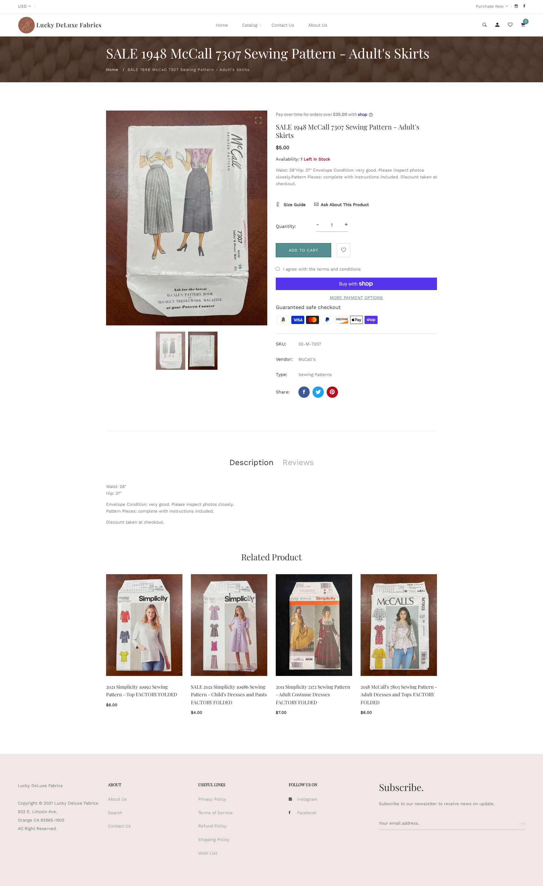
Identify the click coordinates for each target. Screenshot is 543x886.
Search (115, 812)
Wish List (207, 853)
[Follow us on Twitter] (318, 392)
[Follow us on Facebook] (304, 392)
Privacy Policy (212, 799)
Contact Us (283, 25)
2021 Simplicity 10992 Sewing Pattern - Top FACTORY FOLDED (141, 690)
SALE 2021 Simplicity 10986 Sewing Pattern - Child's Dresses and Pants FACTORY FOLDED (229, 694)
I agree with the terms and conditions (322, 269)
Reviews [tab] (298, 462)
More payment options (356, 297)
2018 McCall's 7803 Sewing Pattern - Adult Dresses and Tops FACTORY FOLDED (399, 694)
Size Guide (294, 204)
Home (222, 25)
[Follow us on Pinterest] (332, 392)
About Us (317, 25)
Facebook (307, 812)
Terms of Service (215, 812)
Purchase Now (490, 6)
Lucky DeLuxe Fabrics (40, 785)
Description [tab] (251, 462)
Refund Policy (212, 826)
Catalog (249, 25)
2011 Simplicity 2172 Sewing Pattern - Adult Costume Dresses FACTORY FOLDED (313, 694)
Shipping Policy (213, 839)
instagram (307, 799)
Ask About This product (345, 204)
